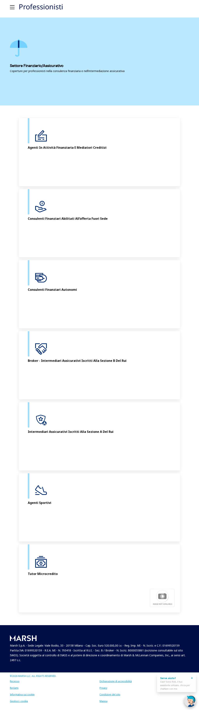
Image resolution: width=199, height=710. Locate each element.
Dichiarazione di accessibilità (116, 681)
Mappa (103, 701)
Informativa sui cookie (22, 694)
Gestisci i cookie (19, 701)
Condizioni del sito (110, 694)
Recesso (14, 681)
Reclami (14, 688)
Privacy (103, 688)
